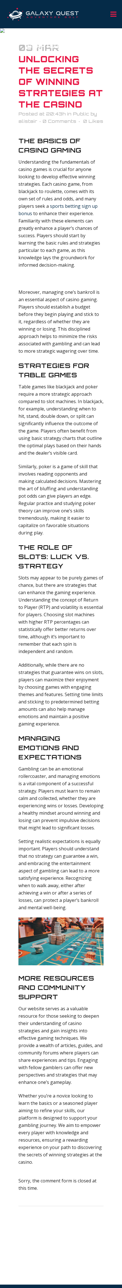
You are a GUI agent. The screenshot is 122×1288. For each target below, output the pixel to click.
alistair (27, 121)
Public (81, 114)
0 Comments (59, 121)
